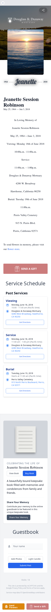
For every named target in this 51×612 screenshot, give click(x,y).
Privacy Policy (17, 588)
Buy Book (29, 473)
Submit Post (25, 565)
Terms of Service (33, 588)
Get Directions (25, 322)
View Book (14, 473)
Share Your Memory (18, 517)
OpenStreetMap (28, 592)
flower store (13, 249)
